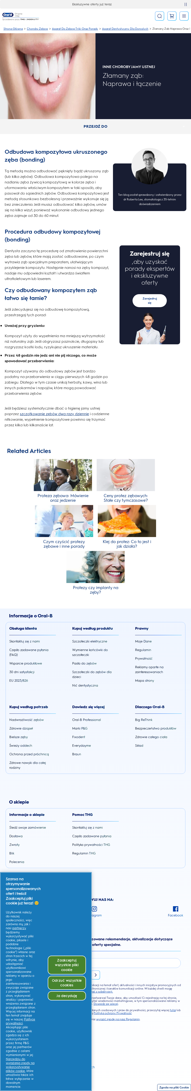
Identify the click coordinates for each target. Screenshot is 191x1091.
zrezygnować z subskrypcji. (95, 991)
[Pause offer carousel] (186, 4)
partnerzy (19, 928)
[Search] (159, 16)
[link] (172, 16)
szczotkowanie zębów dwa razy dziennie (54, 414)
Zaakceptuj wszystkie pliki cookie (67, 965)
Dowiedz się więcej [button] (106, 1004)
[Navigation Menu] (184, 16)
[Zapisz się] (95, 975)
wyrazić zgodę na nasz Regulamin (118, 1019)
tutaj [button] (173, 1010)
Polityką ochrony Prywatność (113, 1013)
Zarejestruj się (150, 300)
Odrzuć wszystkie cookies (67, 982)
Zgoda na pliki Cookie (174, 1087)
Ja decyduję (67, 996)
